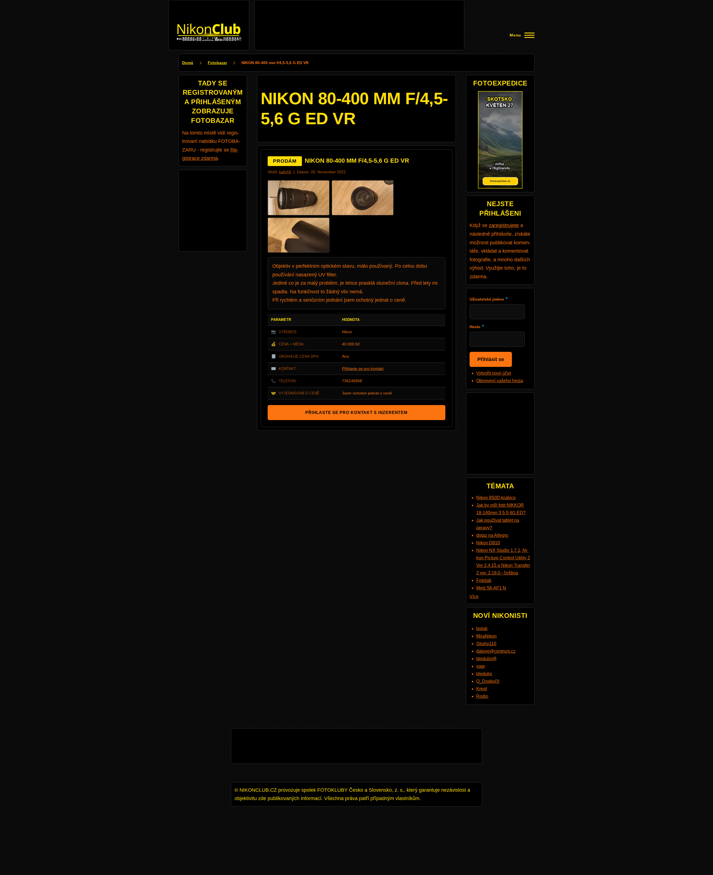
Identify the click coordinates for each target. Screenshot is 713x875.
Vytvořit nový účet (493, 373)
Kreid (481, 688)
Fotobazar (217, 62)
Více (474, 596)
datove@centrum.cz (496, 651)
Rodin (482, 696)
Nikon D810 (488, 542)
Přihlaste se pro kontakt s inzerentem (356, 412)
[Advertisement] (359, 16)
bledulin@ (486, 658)
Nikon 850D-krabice (496, 497)
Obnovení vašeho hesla (499, 380)
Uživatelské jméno (487, 299)
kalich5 (285, 172)
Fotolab (483, 580)
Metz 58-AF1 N (491, 588)
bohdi (481, 628)
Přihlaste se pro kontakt (363, 368)
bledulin (484, 673)
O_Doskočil (487, 681)
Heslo (475, 327)
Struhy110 (486, 643)
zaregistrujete (504, 225)
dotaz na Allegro (492, 535)
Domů (187, 62)
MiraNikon (486, 636)
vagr (480, 666)
